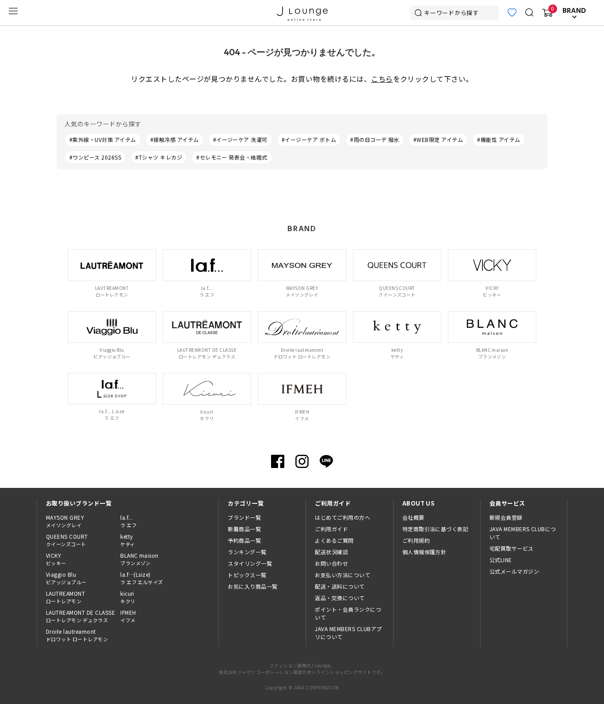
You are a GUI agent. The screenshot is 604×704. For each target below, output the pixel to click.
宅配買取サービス (511, 548)
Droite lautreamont (77, 635)
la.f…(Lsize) (141, 578)
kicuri (127, 597)
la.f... (128, 521)
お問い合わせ (331, 563)
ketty (127, 540)
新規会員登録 (506, 517)
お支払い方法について (342, 574)
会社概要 (413, 517)
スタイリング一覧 (250, 563)
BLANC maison (139, 559)
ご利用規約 (416, 540)
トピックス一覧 (247, 574)
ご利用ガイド (331, 529)
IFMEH (128, 616)
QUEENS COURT (67, 540)
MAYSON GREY (65, 521)
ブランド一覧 (244, 517)
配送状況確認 (331, 552)
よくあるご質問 (334, 540)
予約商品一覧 (244, 540)
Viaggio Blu (66, 578)
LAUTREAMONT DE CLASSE (80, 616)
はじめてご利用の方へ (342, 517)
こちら (382, 78)
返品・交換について (339, 597)
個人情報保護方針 (424, 552)
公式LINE (500, 559)
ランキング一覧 (247, 552)
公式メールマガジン (514, 571)
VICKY (56, 559)
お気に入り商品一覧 (252, 586)
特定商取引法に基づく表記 (435, 529)
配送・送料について (339, 586)
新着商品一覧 (244, 529)
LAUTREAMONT (65, 597)
